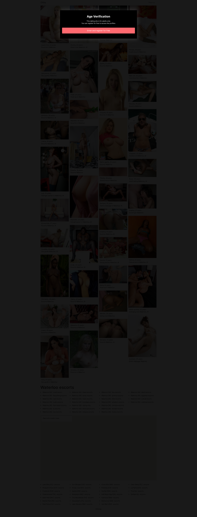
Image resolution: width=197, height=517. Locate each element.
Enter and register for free (98, 30)
